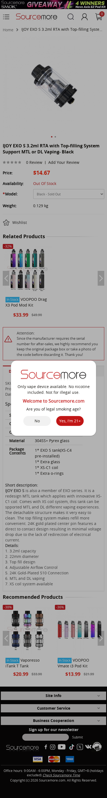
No (37, 420)
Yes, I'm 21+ (70, 420)
